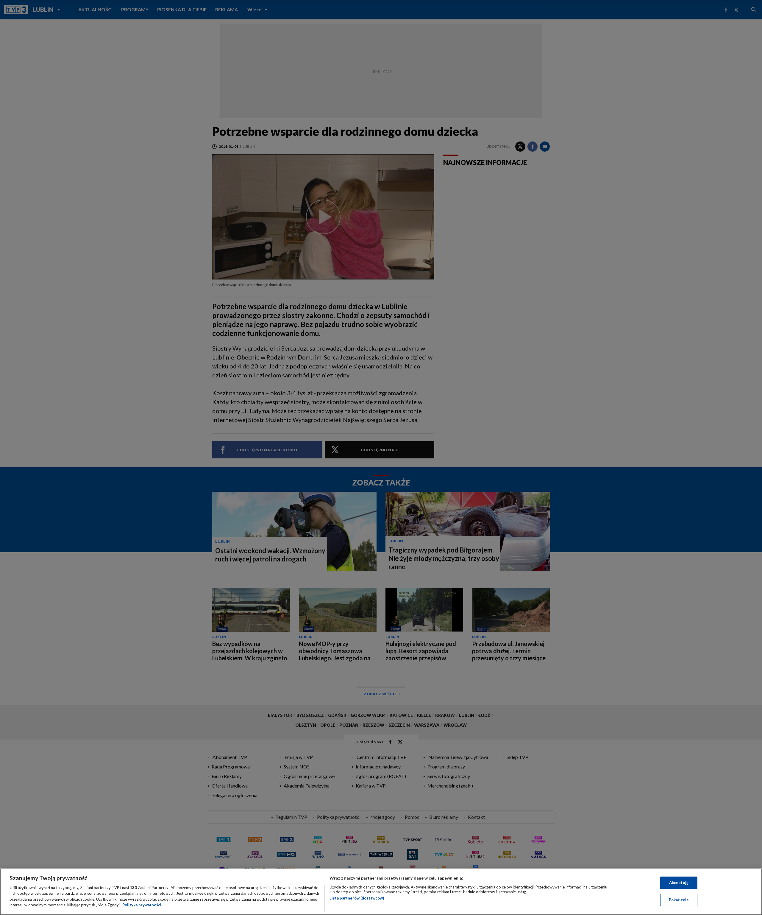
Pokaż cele (679, 899)
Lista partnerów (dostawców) (357, 898)
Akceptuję (678, 882)
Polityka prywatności (141, 904)
